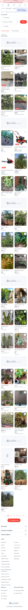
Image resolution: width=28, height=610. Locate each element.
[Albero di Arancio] (7, 379)
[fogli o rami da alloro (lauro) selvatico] (7, 105)
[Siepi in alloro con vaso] (7, 423)
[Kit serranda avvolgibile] (21, 105)
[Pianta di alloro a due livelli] (21, 400)
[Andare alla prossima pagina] (23, 515)
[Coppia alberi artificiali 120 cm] (7, 141)
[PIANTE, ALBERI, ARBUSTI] (7, 186)
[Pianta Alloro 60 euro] (7, 400)
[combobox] (14, 17)
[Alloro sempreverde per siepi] (21, 344)
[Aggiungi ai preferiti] (11, 51)
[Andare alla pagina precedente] (5, 515)
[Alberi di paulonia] (21, 242)
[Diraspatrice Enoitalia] (21, 60)
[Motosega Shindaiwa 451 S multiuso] (7, 164)
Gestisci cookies (4, 558)
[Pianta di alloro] (21, 220)
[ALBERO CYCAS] (21, 164)
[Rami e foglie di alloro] (7, 60)
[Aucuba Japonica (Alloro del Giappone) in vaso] (21, 321)
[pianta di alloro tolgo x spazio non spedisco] (21, 423)
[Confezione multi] (21, 458)
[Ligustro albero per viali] (21, 82)
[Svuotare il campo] (25, 17)
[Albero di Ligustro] (7, 264)
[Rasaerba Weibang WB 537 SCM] (21, 141)
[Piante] (21, 379)
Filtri (23, 22)
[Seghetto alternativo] (21, 264)
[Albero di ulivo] (7, 501)
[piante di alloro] (7, 298)
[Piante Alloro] (7, 242)
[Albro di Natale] (7, 480)
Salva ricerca (6, 30)
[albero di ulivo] (21, 480)
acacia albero (15, 8)
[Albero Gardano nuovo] (21, 298)
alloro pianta (8, 8)
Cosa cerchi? (4, 14)
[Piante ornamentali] (7, 458)
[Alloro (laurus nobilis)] (7, 344)
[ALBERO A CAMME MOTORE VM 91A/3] (7, 82)
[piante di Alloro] (7, 321)
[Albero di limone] (7, 220)
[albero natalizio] (21, 186)
